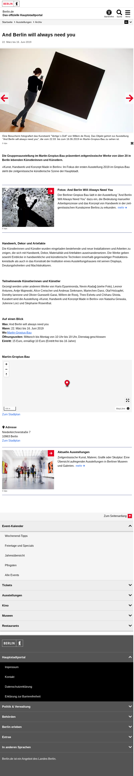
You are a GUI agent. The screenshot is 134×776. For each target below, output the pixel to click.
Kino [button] (5, 605)
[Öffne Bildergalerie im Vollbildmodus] (132, 143)
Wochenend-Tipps (16, 535)
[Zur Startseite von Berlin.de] (12, 645)
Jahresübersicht (15, 555)
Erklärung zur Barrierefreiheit (22, 696)
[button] (128, 22)
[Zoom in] (6, 364)
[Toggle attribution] (128, 408)
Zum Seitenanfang (115, 515)
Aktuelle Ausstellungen (74, 452)
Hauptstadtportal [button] (13, 657)
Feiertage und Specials (19, 545)
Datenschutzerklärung (18, 686)
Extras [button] (6, 737)
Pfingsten (11, 565)
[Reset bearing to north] (6, 374)
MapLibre (120, 408)
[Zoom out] (6, 369)
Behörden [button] (9, 716)
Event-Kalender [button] (12, 526)
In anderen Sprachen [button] (16, 747)
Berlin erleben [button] (12, 727)
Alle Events (12, 575)
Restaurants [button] (10, 625)
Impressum (11, 667)
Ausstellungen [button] (12, 595)
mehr (121, 207)
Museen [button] (7, 615)
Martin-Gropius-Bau (19, 332)
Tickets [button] (7, 585)
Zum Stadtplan (11, 414)
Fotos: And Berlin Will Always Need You (85, 190)
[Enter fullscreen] (127, 400)
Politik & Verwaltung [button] (16, 706)
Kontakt (9, 676)
